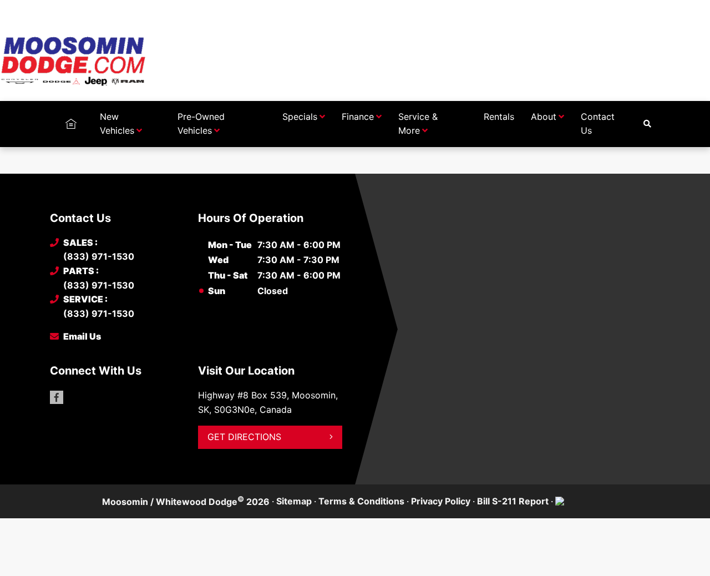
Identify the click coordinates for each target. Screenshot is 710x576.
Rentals (499, 116)
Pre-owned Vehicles (201, 124)
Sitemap (294, 501)
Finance (358, 116)
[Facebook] (56, 397)
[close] (649, 9)
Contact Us (598, 124)
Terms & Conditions (361, 501)
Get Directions (244, 436)
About (543, 116)
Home (70, 116)
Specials (299, 116)
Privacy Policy (440, 501)
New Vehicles (117, 124)
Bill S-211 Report (513, 501)
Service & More (418, 124)
